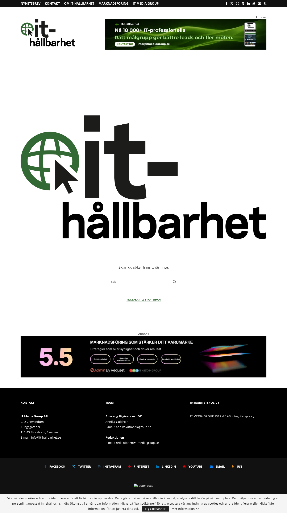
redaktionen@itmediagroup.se (137, 443)
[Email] (259, 3)
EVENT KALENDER (243, 64)
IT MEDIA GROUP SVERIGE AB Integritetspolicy (222, 416)
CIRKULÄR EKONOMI (71, 64)
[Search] (264, 64)
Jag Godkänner (155, 509)
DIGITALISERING (190, 64)
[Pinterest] (243, 3)
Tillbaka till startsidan (143, 299)
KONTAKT (52, 3)
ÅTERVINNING (44, 64)
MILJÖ (97, 64)
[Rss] (265, 3)
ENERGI (111, 64)
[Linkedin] (248, 3)
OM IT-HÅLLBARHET (79, 3)
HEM (26, 64)
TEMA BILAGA (217, 64)
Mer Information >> (185, 508)
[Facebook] (227, 3)
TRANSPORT (138, 64)
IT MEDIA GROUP (146, 3)
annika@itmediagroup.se (133, 427)
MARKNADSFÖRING (114, 3)
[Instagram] (237, 3)
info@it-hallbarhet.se (46, 437)
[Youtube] (254, 3)
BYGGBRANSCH (161, 64)
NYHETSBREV (31, 3)
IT (123, 64)
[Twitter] (231, 3)
